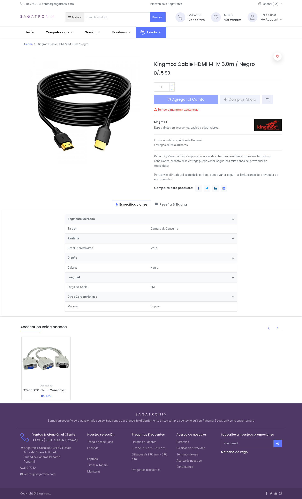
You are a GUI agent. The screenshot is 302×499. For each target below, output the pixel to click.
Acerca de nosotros (189, 460)
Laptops (92, 459)
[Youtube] (275, 493)
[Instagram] (280, 493)
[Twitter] (271, 493)
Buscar (157, 17)
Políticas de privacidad (190, 448)
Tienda (28, 44)
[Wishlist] (216, 17)
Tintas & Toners (97, 465)
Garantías (182, 442)
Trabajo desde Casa (100, 442)
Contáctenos (184, 466)
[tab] (131, 204)
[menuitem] (30, 32)
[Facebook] (266, 493)
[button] (270, 4)
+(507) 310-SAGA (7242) (55, 440)
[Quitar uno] (171, 89)
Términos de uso (187, 454)
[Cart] (180, 17)
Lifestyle (92, 448)
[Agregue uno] (171, 85)
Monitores (93, 471)
